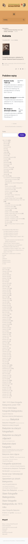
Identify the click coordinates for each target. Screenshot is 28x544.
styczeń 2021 (5, 303)
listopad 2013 (5, 367)
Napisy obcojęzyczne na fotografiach (13, 245)
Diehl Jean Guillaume (13, 459)
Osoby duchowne (9, 215)
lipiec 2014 (5, 360)
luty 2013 (4, 378)
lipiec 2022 (5, 297)
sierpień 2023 (5, 285)
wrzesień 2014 (5, 356)
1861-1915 (5, 140)
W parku (7, 193)
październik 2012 (6, 384)
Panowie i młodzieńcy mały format (13, 218)
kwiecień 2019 (5, 317)
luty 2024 (4, 281)
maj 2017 (4, 338)
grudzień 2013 (5, 365)
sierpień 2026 (5, 268)
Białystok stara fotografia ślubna (8, 441)
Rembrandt (6, 162)
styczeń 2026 (5, 276)
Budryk (5, 145)
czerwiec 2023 (5, 288)
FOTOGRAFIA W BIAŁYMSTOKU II (10, 246)
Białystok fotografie (9, 423)
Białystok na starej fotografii (10, 425)
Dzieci (6, 203)
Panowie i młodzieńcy (10, 217)
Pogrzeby (7, 181)
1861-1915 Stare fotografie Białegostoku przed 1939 (12, 403)
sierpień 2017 (5, 334)
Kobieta (14, 123)
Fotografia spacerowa (11, 463)
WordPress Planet (6, 532)
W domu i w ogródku (10, 191)
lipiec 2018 (5, 326)
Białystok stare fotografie (9, 445)
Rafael (5, 160)
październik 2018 (6, 321)
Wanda (5, 171)
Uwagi (3, 531)
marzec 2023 (5, 290)
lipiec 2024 (5, 280)
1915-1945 (5, 176)
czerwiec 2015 (5, 351)
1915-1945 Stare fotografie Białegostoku (12, 409)
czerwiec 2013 (5, 375)
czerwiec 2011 (5, 394)
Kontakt (4, 255)
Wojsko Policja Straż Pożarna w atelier (14, 223)
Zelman (5, 174)
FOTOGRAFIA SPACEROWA (10, 177)
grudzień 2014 (5, 355)
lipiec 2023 (5, 286)
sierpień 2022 (5, 295)
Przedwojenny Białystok (10, 468)
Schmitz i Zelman (8, 167)
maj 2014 (4, 361)
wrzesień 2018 (5, 322)
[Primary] (14, 14)
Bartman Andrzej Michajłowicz (12, 416)
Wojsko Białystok (18, 512)
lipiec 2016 (5, 343)
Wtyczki (4, 534)
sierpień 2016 (5, 341)
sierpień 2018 (5, 324)
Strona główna (5, 28)
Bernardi (6, 143)
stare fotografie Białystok (10, 510)
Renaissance (7, 164)
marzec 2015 (5, 353)
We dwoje (7, 222)
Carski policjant (5, 459)
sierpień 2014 (5, 358)
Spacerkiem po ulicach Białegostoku (14, 183)
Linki (3, 257)
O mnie (4, 264)
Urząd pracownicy (9, 189)
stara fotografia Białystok (9, 484)
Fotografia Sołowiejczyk (7, 461)
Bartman (6, 142)
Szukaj (4, 131)
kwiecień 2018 (5, 327)
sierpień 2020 (5, 309)
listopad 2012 (5, 382)
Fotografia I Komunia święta (12, 205)
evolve (4, 540)
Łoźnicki (6, 155)
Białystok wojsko (5, 457)
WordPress (23, 540)
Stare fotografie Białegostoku (9, 495)
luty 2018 (4, 331)
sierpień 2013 (5, 372)
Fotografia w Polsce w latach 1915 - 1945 (14, 248)
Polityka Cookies (6, 262)
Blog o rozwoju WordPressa (9, 524)
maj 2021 (4, 302)
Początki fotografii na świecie (11, 231)
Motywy (4, 529)
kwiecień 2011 (5, 396)
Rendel (5, 166)
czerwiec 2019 (5, 314)
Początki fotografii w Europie (11, 233)
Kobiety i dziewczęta (8, 31)
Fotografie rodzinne (10, 208)
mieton (16, 40)
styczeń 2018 (5, 333)
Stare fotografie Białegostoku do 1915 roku (12, 504)
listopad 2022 (5, 292)
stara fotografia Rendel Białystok (8, 486)
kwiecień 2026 (5, 275)
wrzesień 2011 (5, 392)
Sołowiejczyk (7, 169)
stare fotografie (20, 490)
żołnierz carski (5, 515)
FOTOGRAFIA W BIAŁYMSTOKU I (10, 229)
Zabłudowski (7, 172)
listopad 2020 (5, 305)
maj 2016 (4, 346)
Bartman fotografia (6, 419)
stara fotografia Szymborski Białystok (10, 488)
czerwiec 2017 (5, 336)
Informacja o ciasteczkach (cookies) (11, 253)
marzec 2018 (5, 329)
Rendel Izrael (7, 474)
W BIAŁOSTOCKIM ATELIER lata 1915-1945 (13, 30)
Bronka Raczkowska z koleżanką (13, 126)
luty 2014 (4, 363)
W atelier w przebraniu (10, 220)
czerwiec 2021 (5, 300)
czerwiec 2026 (5, 271)
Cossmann (6, 147)
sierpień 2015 (5, 348)
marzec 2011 (5, 397)
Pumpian (6, 159)
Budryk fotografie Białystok (20, 457)
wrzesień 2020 (5, 307)
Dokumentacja (5, 525)
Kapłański (6, 154)
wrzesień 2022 (5, 293)
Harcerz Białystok (5, 466)
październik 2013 (6, 368)
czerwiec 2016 (5, 344)
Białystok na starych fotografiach (11, 430)
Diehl (5, 149)
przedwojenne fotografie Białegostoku (17, 466)
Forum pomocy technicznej (9, 527)
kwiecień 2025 (5, 278)
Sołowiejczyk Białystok (6, 476)
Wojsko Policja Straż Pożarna (12, 198)
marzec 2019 (5, 319)
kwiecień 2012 (5, 387)
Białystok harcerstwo (20, 422)
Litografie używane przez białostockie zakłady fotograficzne (14, 240)
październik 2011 (6, 390)
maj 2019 (4, 315)
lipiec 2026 (5, 269)
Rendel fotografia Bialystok (15, 471)
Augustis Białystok (7, 414)
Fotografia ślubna (9, 206)
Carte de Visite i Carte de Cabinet (11, 243)
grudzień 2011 (5, 389)
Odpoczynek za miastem (11, 179)
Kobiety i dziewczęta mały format (13, 213)
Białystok (14, 419)
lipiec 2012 (5, 385)
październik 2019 (6, 310)
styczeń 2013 (5, 380)
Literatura (4, 258)
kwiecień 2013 (5, 377)
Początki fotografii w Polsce (11, 234)
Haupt (5, 150)
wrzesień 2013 (5, 370)
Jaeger (5, 152)
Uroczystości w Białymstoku (12, 188)
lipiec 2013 (5, 373)
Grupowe (7, 210)
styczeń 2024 (5, 283)
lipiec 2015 (5, 350)
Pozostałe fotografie (9, 157)
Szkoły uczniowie (9, 186)
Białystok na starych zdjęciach (11, 437)
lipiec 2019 (5, 312)
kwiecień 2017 (5, 339)
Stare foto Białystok (9, 490)
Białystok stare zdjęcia (10, 454)
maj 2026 (4, 273)
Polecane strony (6, 260)
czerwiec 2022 (5, 298)
